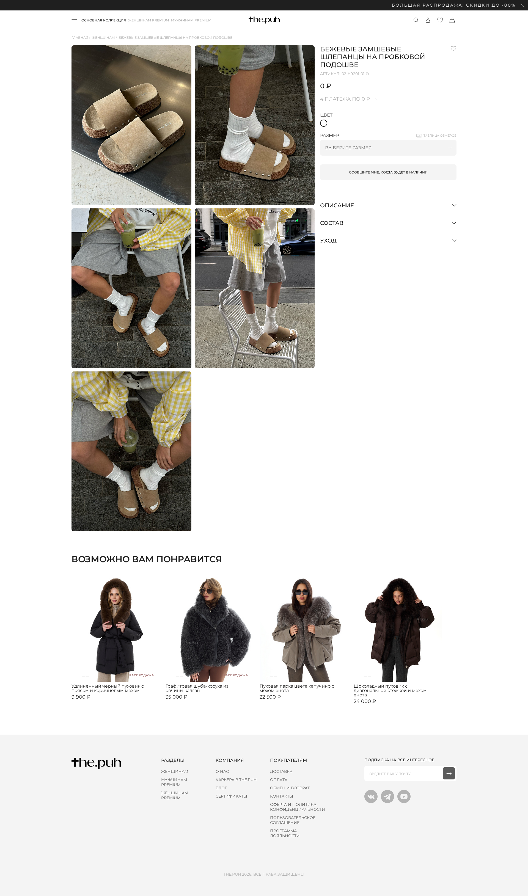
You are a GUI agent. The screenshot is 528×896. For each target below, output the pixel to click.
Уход (328, 240)
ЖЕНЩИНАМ (174, 771)
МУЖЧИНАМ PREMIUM (191, 20)
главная (80, 37)
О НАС (222, 771)
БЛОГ (221, 787)
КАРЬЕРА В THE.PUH (236, 779)
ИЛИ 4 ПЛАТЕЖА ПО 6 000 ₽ (379, 706)
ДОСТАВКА (281, 771)
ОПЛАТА (278, 779)
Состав (331, 223)
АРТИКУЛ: (342, 73)
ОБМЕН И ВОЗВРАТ (290, 787)
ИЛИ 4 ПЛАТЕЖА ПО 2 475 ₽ (96, 701)
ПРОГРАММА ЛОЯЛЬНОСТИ (285, 833)
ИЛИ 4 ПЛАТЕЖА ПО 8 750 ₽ (190, 701)
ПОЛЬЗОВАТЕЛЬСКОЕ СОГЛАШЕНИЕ (292, 820)
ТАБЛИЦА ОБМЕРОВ (440, 135)
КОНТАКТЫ (281, 796)
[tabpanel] (116, 627)
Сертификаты (231, 796)
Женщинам (103, 37)
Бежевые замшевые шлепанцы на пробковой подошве (175, 37)
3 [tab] (87, 676)
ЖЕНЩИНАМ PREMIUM (148, 20)
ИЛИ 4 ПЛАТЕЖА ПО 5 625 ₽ (284, 701)
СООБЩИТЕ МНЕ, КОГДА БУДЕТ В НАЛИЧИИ (388, 172)
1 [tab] (79, 676)
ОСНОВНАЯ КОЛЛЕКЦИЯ (103, 20)
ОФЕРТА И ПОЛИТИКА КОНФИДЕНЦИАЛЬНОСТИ (297, 807)
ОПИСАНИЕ (337, 205)
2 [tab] (83, 676)
